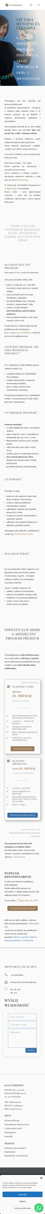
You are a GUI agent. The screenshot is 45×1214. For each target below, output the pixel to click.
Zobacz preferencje (22, 1208)
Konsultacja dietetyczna (16, 1124)
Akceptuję (22, 1194)
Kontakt (8, 1136)
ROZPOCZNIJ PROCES (22, 748)
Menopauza (10, 1132)
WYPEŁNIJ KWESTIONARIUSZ (22, 815)
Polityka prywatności (15, 1148)
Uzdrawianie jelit (13, 1128)
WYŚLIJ (31, 1050)
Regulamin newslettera (16, 1155)
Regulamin (10, 1151)
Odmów (22, 1201)
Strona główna (11, 1120)
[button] (41, 1178)
